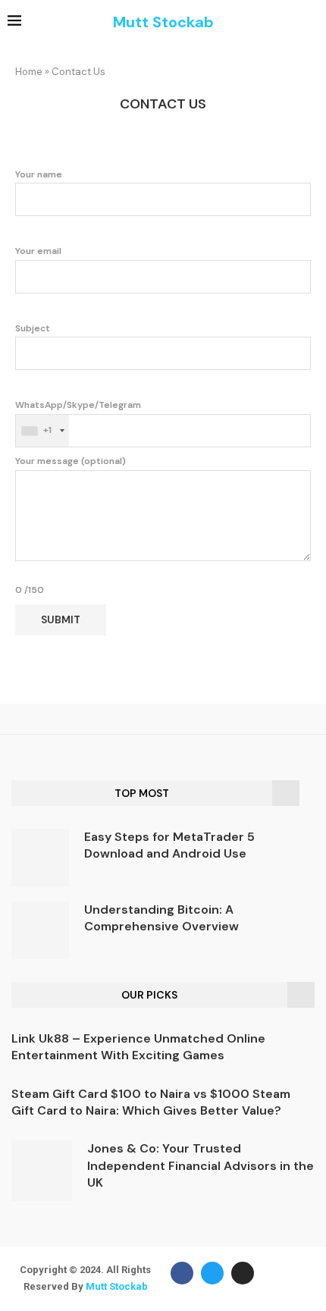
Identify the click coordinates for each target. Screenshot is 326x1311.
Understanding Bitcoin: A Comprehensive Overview (161, 918)
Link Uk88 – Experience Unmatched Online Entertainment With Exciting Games (138, 1046)
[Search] (310, 23)
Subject (32, 328)
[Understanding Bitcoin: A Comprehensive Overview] (40, 930)
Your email (38, 251)
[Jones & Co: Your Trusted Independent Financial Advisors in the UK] (41, 1170)
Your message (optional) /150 (70, 525)
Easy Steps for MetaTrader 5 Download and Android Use (169, 845)
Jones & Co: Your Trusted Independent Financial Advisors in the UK (200, 1165)
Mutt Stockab (117, 1286)
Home (28, 71)
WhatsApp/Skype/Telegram (78, 417)
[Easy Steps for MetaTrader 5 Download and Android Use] (40, 857)
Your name (38, 174)
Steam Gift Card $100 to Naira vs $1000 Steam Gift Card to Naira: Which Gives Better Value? (150, 1102)
